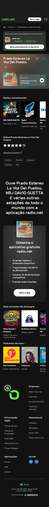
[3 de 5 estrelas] (13, 145)
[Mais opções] (44, 58)
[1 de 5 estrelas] (5, 145)
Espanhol (8, 160)
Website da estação (11, 153)
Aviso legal (8, 438)
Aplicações (33, 428)
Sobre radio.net (35, 392)
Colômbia (8, 165)
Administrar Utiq (11, 443)
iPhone (7, 462)
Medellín (19, 160)
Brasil (26, 485)
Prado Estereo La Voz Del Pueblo (29, 82)
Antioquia (30, 160)
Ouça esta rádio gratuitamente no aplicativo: (24, 34)
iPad (6, 467)
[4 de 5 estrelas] (16, 145)
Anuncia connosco (36, 402)
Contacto (32, 423)
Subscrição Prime (36, 438)
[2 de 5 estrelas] (9, 145)
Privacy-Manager (11, 448)
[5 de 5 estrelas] (20, 145)
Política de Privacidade (9, 432)
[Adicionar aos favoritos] (37, 58)
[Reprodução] (42, 80)
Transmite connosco (33, 408)
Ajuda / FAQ (34, 433)
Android (7, 472)
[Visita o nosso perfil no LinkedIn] (31, 461)
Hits (6, 67)
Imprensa (33, 397)
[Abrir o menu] (45, 19)
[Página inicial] (4, 27)
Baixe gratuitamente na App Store (24, 47)
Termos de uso (10, 426)
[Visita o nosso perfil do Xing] (37, 461)
